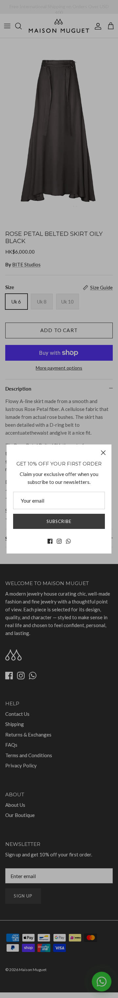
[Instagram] (59, 541)
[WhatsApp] (68, 541)
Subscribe (59, 521)
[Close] (103, 452)
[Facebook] (50, 541)
